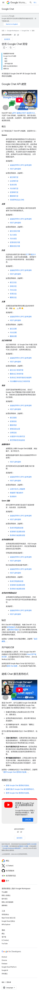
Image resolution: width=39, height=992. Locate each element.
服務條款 (4, 905)
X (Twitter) (5, 940)
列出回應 (13, 332)
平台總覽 (4, 892)
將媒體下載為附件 (16, 493)
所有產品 (4, 973)
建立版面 (13, 418)
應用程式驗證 (14, 630)
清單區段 (13, 433)
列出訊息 (13, 290)
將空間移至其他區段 (17, 440)
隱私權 (9, 982)
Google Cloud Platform (9, 967)
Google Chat (8, 9)
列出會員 (13, 239)
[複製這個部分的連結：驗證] (8, 620)
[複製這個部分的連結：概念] (8, 126)
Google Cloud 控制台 (8, 921)
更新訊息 (13, 294)
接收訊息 (13, 286)
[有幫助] (14, 34)
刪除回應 (13, 336)
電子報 (4, 937)
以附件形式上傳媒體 (17, 489)
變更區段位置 (15, 429)
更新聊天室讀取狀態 (17, 532)
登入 (35, 2)
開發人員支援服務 (7, 902)
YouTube (5, 943)
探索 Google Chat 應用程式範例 (17, 785)
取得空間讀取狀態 (16, 528)
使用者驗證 (11, 627)
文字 (27, 254)
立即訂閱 (28, 820)
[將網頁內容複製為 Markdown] (11, 47)
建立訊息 (13, 282)
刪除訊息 (13, 297)
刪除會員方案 (15, 246)
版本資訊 (4, 899)
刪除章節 (13, 425)
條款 (3, 982)
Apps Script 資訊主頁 (8, 918)
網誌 (3, 933)
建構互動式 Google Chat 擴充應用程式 (20, 789)
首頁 (3, 30)
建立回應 (13, 329)
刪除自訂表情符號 (16, 374)
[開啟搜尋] (30, 2)
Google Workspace (13, 30)
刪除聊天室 (14, 196)
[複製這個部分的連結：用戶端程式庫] (16, 647)
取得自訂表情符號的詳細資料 (21, 378)
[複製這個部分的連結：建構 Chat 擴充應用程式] (30, 674)
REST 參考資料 (15, 169)
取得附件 (13, 497)
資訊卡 (33, 254)
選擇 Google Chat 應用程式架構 (14, 772)
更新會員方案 (15, 242)
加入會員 (13, 235)
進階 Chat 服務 (12, 666)
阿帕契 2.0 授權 (23, 846)
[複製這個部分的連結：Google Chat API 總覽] (28, 84)
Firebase (4, 963)
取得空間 (13, 185)
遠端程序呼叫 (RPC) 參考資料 (21, 165)
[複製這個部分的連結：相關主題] (14, 780)
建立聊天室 (14, 177)
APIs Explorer (6, 924)
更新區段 (13, 421)
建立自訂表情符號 (16, 370)
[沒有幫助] (18, 34)
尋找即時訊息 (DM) (17, 200)
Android (4, 957)
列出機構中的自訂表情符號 (20, 381)
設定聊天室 (14, 181)
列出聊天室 (14, 188)
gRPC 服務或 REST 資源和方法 (23, 113)
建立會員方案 (15, 231)
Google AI (5, 970)
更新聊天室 (14, 192)
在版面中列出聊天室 (17, 436)
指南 (33, 30)
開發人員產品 (6, 895)
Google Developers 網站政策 (11, 848)
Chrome (4, 960)
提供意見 (7, 39)
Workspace (23, 2)
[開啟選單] (3, 2)
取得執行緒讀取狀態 (17, 535)
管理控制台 (5, 914)
